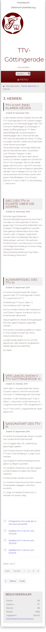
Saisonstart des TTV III (23, 425)
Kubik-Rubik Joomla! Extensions (20, 619)
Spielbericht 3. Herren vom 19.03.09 (21, 551)
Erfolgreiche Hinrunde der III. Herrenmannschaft (23, 522)
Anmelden (24, 67)
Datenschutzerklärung (23, 7)
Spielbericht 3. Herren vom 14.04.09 (21, 532)
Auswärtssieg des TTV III (21, 281)
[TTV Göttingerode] (12, 23)
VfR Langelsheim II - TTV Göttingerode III (23, 377)
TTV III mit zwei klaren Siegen (18, 106)
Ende (22, 581)
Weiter (13, 581)
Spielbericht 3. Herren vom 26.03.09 (21, 541)
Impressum (23, 2)
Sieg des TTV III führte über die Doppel (20, 203)
